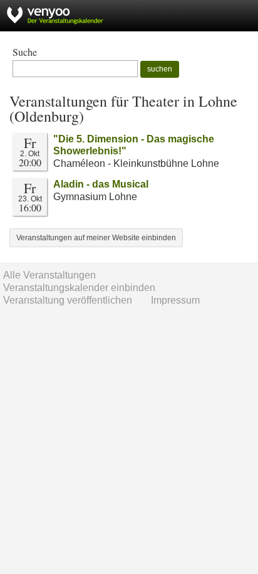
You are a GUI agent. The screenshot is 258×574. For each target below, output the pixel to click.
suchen (159, 69)
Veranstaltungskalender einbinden (79, 287)
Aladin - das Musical (100, 184)
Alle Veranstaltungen (49, 275)
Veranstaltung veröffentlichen (67, 300)
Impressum (175, 300)
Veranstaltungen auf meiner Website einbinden (96, 237)
